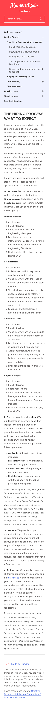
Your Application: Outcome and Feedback (25, 63)
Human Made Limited (24, 5)
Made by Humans (20, 664)
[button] (42, 37)
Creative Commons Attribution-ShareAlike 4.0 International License (22, 694)
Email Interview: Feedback (22, 47)
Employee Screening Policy (20, 76)
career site (13, 577)
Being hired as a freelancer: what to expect (26, 70)
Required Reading (13, 101)
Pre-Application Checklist (22, 56)
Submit (41, 19)
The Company (11, 96)
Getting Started (11, 37)
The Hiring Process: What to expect (24, 42)
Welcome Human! (13, 32)
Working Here (11, 91)
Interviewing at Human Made (24, 51)
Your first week (14, 86)
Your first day (13, 81)
